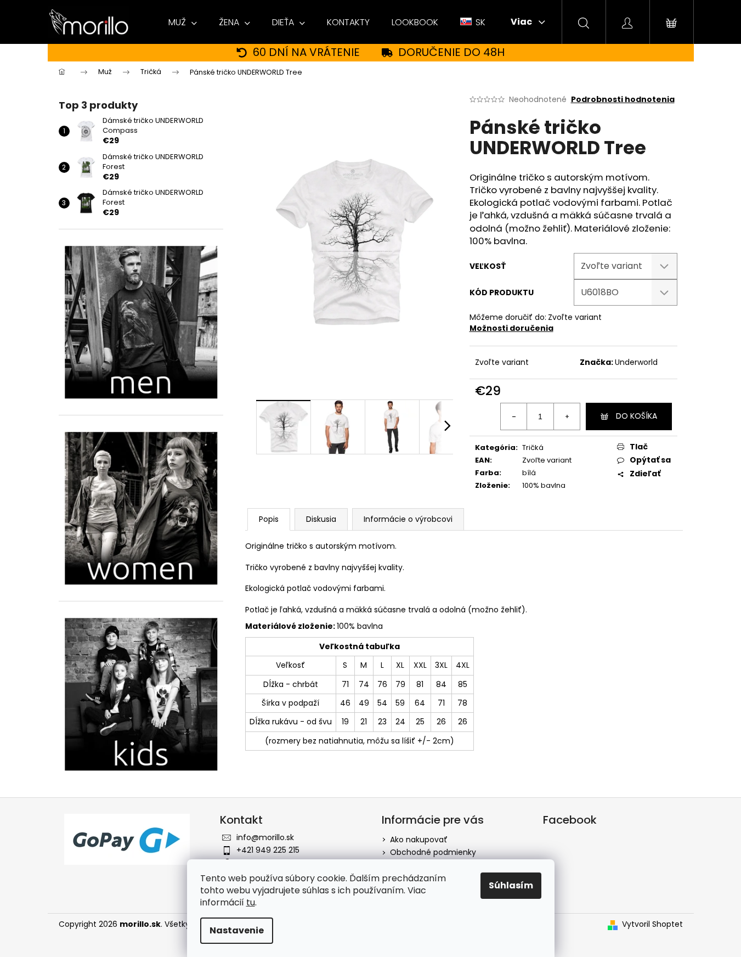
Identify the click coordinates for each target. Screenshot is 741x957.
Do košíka (636, 415)
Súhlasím (511, 885)
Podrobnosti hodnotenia (623, 99)
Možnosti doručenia (511, 328)
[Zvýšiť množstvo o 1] (566, 416)
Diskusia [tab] (321, 519)
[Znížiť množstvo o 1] (514, 416)
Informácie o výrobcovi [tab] (408, 519)
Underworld (636, 362)
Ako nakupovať (419, 839)
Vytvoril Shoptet (652, 924)
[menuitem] (182, 22)
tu (250, 902)
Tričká (533, 447)
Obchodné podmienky (433, 852)
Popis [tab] (269, 519)
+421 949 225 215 (267, 850)
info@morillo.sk (265, 837)
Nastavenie (237, 930)
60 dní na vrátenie (306, 52)
